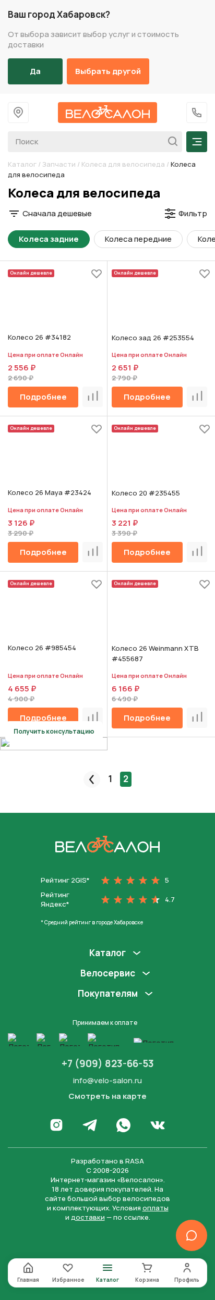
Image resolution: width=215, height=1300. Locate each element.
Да (35, 71)
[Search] (170, 141)
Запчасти (59, 164)
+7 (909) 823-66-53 (108, 1063)
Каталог (22, 164)
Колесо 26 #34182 (39, 337)
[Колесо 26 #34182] (55, 303)
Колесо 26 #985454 (42, 647)
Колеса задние (49, 238)
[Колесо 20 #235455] (159, 459)
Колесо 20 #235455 (146, 493)
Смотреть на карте (107, 1096)
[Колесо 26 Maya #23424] (55, 459)
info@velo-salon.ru (107, 1080)
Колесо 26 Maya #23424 (49, 492)
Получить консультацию (54, 731)
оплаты (155, 1207)
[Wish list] (96, 273)
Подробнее (43, 396)
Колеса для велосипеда (123, 164)
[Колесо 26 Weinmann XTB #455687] (159, 614)
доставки (88, 1217)
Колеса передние (138, 238)
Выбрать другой (108, 71)
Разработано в (107, 1161)
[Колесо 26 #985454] (55, 614)
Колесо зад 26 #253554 (153, 337)
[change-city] (18, 112)
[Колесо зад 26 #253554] (159, 303)
